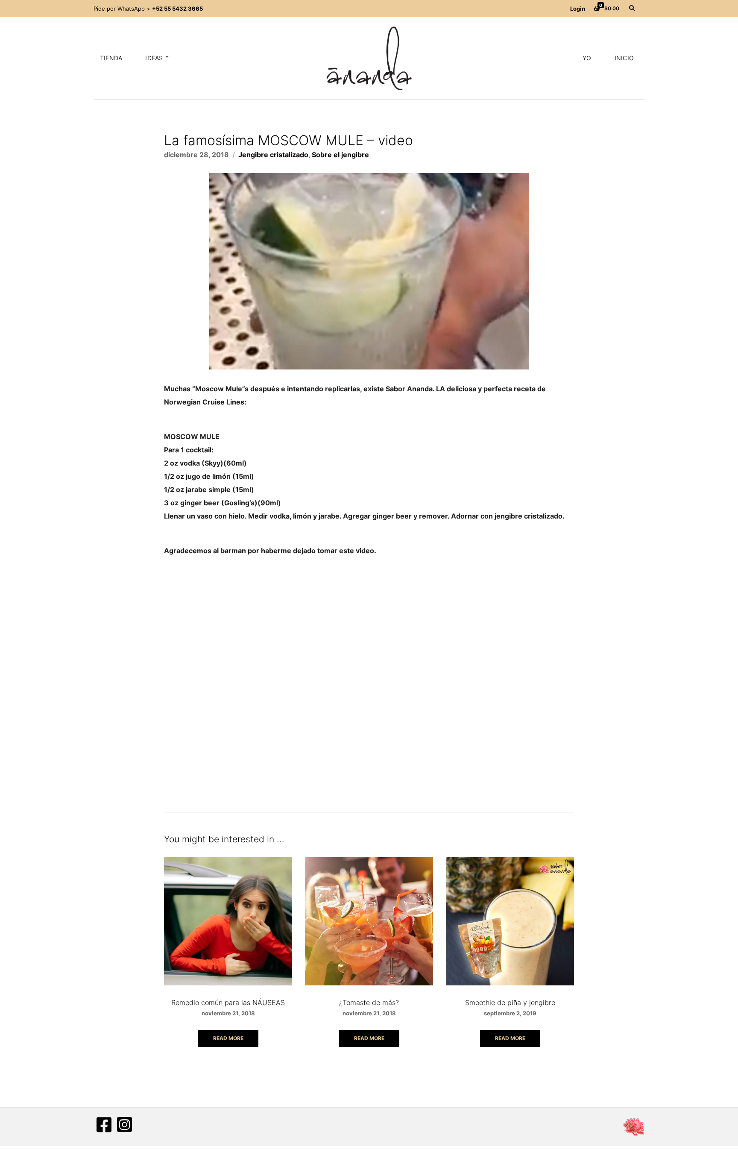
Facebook (103, 1124)
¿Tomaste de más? (369, 1002)
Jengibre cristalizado (273, 154)
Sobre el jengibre (340, 154)
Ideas (154, 58)
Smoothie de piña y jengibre (510, 1002)
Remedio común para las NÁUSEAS (228, 1002)
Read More (228, 1038)
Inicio (624, 58)
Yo (587, 58)
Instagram (124, 1124)
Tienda (111, 58)
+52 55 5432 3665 (177, 8)
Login (577, 8)
